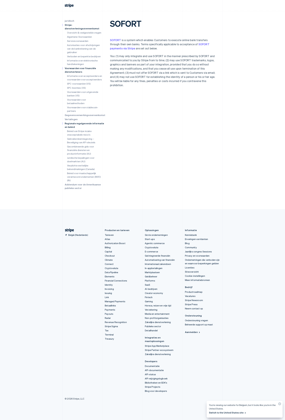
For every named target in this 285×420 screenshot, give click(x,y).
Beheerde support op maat (199, 324)
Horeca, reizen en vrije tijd (158, 305)
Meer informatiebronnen (197, 280)
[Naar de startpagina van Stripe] (68, 230)
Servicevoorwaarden (77, 40)
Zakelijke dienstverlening (158, 322)
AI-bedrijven (151, 288)
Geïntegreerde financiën (157, 255)
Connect (109, 263)
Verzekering (151, 309)
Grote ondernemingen (156, 234)
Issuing (108, 293)
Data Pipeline (111, 272)
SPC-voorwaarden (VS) (79, 83)
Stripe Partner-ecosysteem (159, 350)
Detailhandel (151, 330)
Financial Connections (116, 280)
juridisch (69, 20)
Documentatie (152, 366)
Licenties (189, 267)
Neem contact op (194, 308)
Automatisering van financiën (160, 259)
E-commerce (151, 251)
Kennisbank (191, 234)
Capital (108, 251)
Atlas (107, 239)
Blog (187, 243)
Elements (110, 276)
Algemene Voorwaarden (79, 36)
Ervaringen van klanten (196, 239)
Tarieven (109, 234)
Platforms (150, 280)
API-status (150, 374)
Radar (108, 317)
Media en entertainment (157, 313)
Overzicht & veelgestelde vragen (84, 32)
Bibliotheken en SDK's (156, 382)
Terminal (109, 334)
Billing (108, 247)
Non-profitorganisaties (156, 317)
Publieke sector (153, 326)
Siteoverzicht (192, 271)
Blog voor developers (156, 390)
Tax (107, 330)
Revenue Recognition (116, 322)
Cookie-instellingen (195, 275)
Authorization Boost (115, 243)
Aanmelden (191, 332)
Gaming (149, 301)
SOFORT (115, 40)
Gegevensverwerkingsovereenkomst (85, 115)
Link (107, 297)
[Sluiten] (279, 404)
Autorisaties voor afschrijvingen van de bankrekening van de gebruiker (83, 49)
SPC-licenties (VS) (76, 87)
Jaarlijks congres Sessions (198, 251)
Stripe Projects (152, 386)
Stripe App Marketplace (157, 345)
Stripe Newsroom (194, 300)
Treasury (109, 338)
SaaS (147, 284)
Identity (109, 284)
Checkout (110, 255)
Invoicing (109, 288)
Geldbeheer (151, 276)
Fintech (148, 297)
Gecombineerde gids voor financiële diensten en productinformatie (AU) (80, 150)
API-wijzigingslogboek (156, 378)
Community (191, 247)
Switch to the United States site (226, 412)
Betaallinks (110, 305)
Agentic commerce (155, 243)
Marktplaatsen (152, 272)
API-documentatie (154, 370)
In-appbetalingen (153, 268)
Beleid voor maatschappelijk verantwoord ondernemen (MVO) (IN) (84, 177)
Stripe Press (191, 304)
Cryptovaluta (111, 268)
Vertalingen (71, 119)
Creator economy (154, 293)
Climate (109, 259)
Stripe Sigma (111, 326)
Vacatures (190, 296)
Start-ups (150, 239)
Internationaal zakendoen (158, 263)
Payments (110, 309)
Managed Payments (115, 301)
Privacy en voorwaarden (197, 255)
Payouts (109, 313)
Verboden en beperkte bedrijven (84, 56)
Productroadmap (193, 291)
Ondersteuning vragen (196, 320)
